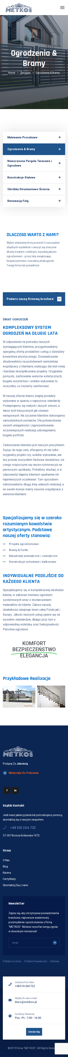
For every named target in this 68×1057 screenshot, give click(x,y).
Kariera (7, 873)
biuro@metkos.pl (26, 1002)
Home (11, 73)
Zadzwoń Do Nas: (24, 982)
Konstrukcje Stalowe (21, 177)
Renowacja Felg (18, 201)
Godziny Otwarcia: (25, 1014)
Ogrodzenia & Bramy (21, 149)
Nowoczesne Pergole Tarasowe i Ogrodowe (29, 163)
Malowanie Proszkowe (22, 137)
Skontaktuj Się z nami (15, 885)
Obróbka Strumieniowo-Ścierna (28, 189)
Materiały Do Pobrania (24, 773)
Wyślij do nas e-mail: (26, 998)
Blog (5, 867)
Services (25, 73)
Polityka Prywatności (35, 961)
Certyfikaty (9, 879)
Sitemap (54, 961)
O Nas (6, 860)
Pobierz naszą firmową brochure (34, 299)
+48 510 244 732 (23, 827)
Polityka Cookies (12, 961)
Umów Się (34, 1032)
